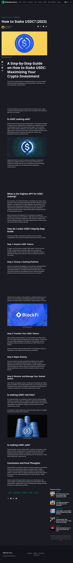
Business (58, 491)
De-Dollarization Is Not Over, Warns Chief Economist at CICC (62, 495)
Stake (31, 492)
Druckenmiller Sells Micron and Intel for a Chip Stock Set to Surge (63, 521)
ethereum (25, 492)
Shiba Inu (58, 500)
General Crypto (5, 17)
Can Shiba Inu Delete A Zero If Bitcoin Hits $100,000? (62, 504)
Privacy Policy (36, 555)
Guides (10, 17)
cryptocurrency (17, 492)
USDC (44, 399)
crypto (9, 492)
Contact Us (30, 553)
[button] (66, 2)
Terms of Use (41, 553)
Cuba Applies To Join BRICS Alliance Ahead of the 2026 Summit (63, 512)
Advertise (35, 553)
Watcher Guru (7, 553)
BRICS (57, 508)
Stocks (57, 517)
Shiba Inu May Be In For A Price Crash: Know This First (63, 529)
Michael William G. (8, 26)
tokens (24, 266)
